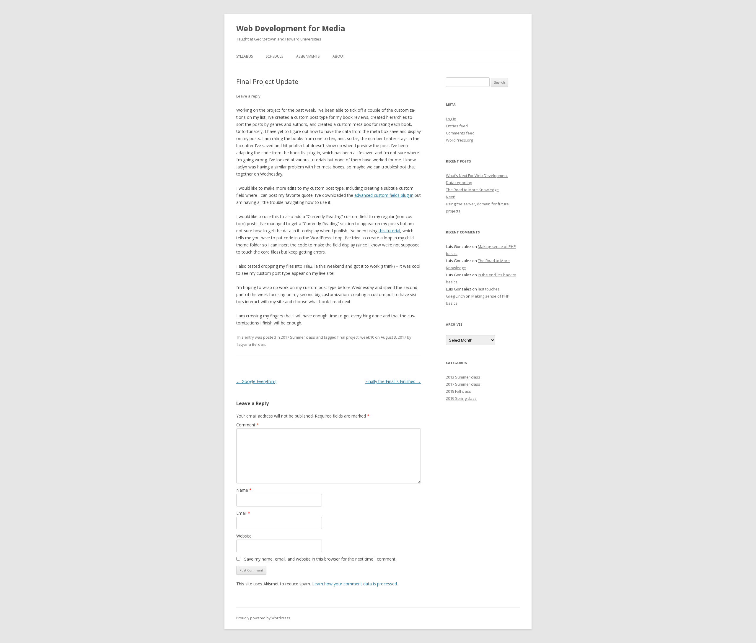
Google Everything (256, 381)
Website (244, 536)
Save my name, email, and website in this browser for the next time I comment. (320, 559)
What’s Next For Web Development (477, 175)
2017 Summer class (298, 337)
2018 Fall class (458, 391)
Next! (450, 196)
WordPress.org (459, 140)
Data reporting (459, 182)
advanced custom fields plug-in (383, 195)
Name (244, 490)
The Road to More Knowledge (472, 189)
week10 (367, 337)
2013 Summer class (463, 377)
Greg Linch (455, 296)
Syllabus (244, 56)
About (339, 56)
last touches (489, 289)
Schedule (274, 56)
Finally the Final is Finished (393, 381)
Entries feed (457, 126)
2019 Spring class (461, 398)
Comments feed (460, 133)
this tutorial (389, 230)
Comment (247, 425)
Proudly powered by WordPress (263, 618)
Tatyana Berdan (250, 344)
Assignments (308, 56)
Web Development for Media (290, 28)
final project (348, 337)
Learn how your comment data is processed (354, 584)
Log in (451, 118)
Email (243, 513)
